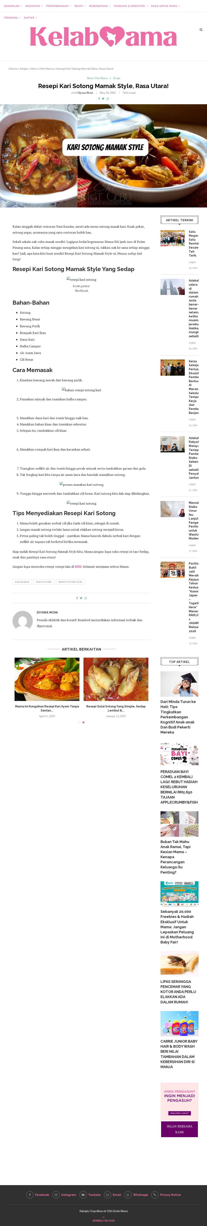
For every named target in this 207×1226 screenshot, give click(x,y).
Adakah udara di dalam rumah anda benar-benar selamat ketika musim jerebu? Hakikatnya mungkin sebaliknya (194, 308)
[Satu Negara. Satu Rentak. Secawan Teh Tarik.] (173, 238)
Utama (12, 68)
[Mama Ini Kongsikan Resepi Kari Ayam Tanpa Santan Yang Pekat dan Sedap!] (47, 679)
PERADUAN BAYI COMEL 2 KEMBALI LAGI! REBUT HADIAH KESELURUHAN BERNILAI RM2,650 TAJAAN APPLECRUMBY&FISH (179, 787)
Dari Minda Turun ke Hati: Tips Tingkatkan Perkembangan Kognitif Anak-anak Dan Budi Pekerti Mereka (178, 717)
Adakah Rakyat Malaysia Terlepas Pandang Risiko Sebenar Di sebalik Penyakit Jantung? (194, 457)
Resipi (79, 5)
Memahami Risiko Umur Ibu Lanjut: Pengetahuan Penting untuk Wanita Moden (194, 520)
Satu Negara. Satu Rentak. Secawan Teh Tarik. (194, 243)
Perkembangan (57, 5)
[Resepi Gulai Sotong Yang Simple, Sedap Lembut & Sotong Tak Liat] (115, 679)
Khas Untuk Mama (164, 5)
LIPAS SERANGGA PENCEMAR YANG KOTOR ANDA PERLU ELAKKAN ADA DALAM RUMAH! (178, 991)
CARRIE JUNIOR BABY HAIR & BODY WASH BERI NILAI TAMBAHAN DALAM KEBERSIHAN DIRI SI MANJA (179, 1054)
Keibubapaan (98, 5)
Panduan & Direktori (129, 5)
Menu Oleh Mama (42, 68)
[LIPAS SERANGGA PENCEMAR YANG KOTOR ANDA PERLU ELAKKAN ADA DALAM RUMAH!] (180, 963)
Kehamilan (11, 5)
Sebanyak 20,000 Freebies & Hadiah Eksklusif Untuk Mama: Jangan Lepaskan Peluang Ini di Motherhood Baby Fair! (177, 926)
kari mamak (22, 582)
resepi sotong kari (70, 582)
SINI (78, 566)
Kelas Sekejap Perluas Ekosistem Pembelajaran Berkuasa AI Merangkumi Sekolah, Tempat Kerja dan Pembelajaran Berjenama (194, 387)
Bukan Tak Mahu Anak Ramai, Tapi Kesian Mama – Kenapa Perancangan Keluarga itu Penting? (176, 857)
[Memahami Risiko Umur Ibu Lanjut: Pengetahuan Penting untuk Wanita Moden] (173, 509)
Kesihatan (32, 5)
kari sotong (44, 582)
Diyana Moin (85, 93)
